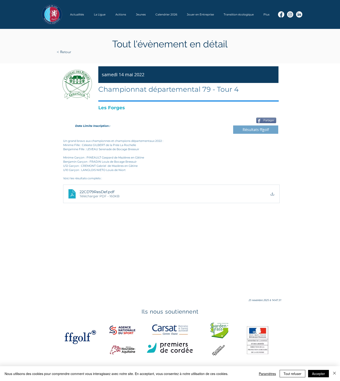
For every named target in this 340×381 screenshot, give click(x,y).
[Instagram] (290, 14)
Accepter (318, 373)
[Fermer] (334, 373)
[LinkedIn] (299, 14)
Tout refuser (292, 373)
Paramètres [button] (267, 373)
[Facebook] (281, 14)
